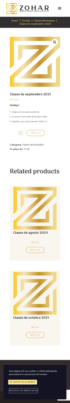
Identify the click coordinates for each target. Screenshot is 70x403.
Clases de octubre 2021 (31, 318)
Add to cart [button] (35, 250)
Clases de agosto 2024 (30, 233)
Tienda (26, 20)
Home (14, 20)
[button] (55, 42)
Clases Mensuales (44, 20)
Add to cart (36, 133)
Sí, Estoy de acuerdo (22, 382)
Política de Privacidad (23, 390)
